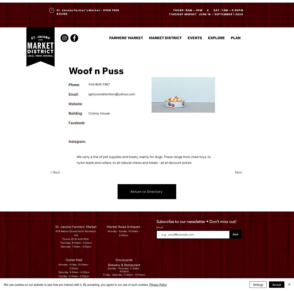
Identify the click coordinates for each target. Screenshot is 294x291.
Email (160, 227)
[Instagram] (64, 38)
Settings (258, 285)
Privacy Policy (158, 285)
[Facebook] (74, 38)
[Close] (289, 284)
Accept (276, 285)
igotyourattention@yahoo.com (112, 94)
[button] (165, 38)
